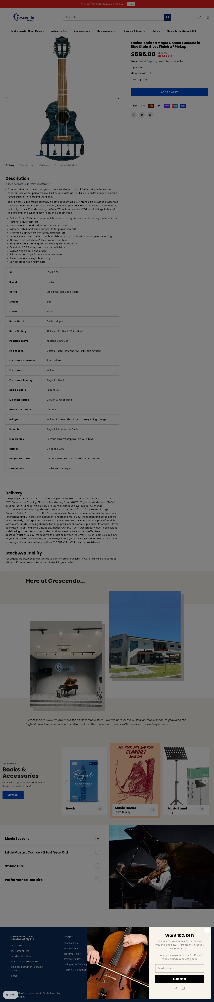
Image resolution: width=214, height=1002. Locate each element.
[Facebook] (176, 988)
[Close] (207, 930)
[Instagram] (183, 988)
